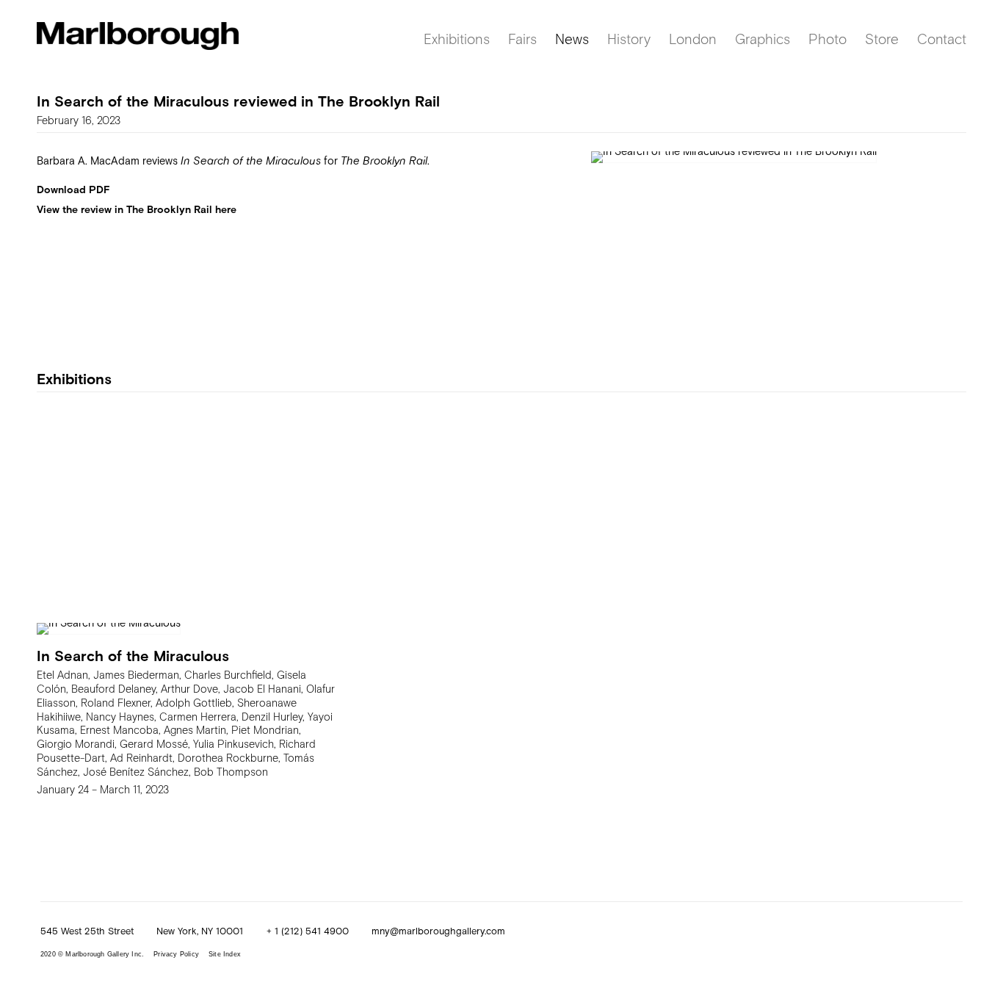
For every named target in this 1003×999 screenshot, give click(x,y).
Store (882, 38)
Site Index (225, 954)
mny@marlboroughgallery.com (438, 931)
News (572, 38)
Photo (827, 38)
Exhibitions (457, 38)
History (629, 38)
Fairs (522, 38)
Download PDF (73, 189)
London (693, 38)
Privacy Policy (176, 954)
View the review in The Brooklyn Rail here (136, 209)
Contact (941, 38)
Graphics (762, 38)
